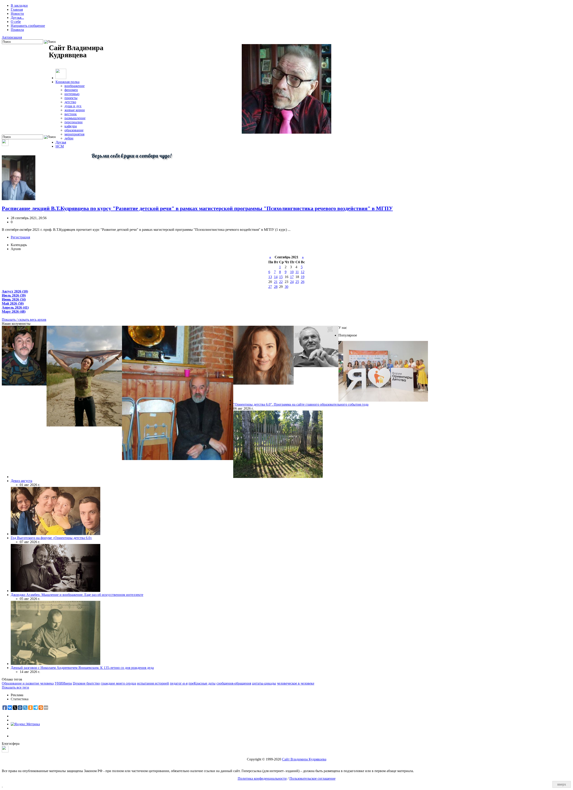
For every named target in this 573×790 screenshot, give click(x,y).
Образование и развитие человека (28, 683)
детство (70, 102)
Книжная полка (67, 82)
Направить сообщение (28, 26)
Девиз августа (21, 481)
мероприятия (74, 134)
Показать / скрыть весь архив (24, 319)
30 (286, 287)
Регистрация (20, 237)
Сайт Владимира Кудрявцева (304, 759)
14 (276, 277)
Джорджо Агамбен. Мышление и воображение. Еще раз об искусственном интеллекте (77, 595)
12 (302, 272)
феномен (71, 90)
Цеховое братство (86, 683)
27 (270, 287)
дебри (68, 138)
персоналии (73, 122)
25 (297, 282)
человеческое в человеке (295, 683)
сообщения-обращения (233, 683)
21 (276, 282)
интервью (71, 94)
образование (73, 130)
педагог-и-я (179, 683)
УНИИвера (63, 683)
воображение (74, 86)
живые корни (74, 110)
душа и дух (72, 106)
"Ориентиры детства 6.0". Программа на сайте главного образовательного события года (300, 404)
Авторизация (12, 37)
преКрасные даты (202, 683)
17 (292, 277)
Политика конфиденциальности (262, 778)
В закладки (19, 5)
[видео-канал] (5, 145)
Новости (17, 13)
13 (270, 277)
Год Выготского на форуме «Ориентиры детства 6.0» (51, 538)
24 (292, 282)
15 (281, 277)
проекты (70, 98)
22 (281, 282)
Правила (17, 30)
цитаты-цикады (264, 683)
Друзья (61, 142)
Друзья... (17, 17)
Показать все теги (15, 687)
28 (276, 287)
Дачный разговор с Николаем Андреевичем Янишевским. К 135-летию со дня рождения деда (82, 668)
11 (297, 272)
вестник (70, 114)
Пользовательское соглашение (312, 778)
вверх (561, 784)
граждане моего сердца (118, 683)
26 (302, 282)
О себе (16, 22)
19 (302, 277)
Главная (17, 9)
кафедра (70, 126)
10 (292, 272)
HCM (60, 146)
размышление (75, 118)
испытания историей (153, 683)
